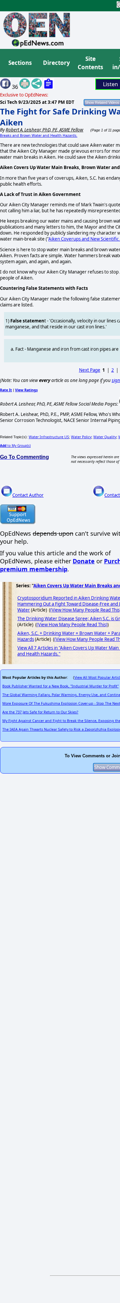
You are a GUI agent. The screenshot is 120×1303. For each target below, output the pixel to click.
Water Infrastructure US (49, 437)
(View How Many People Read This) (72, 625)
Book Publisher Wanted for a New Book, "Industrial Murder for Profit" (60, 686)
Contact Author (28, 495)
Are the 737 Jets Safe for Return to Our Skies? (40, 712)
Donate (84, 561)
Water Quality (104, 437)
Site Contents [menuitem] (90, 63)
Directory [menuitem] (56, 63)
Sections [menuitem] (20, 63)
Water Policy (81, 437)
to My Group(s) (15, 445)
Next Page (89, 370)
